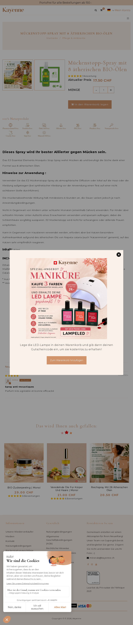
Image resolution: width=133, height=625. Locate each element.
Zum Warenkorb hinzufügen (66, 360)
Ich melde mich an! (35, 612)
